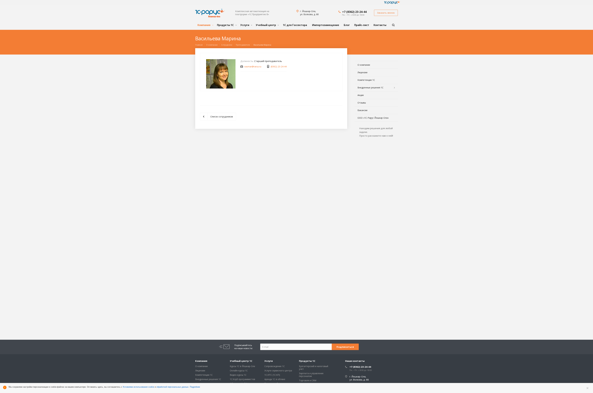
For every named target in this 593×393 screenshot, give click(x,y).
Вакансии (362, 110)
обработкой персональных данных (172, 387)
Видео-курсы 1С (238, 374)
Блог (347, 25)
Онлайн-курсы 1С (239, 370)
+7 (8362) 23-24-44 (354, 12)
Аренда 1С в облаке (274, 379)
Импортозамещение (325, 25)
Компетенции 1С (366, 79)
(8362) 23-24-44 (279, 66)
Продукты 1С (225, 25)
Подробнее (195, 387)
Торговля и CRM (307, 380)
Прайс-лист (361, 25)
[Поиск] (393, 25)
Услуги (245, 25)
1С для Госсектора (295, 25)
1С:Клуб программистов (242, 379)
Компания (204, 25)
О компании (363, 64)
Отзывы (361, 102)
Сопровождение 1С (274, 366)
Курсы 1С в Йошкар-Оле (242, 366)
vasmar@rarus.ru (252, 66)
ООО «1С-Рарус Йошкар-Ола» (373, 117)
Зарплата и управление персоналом (311, 375)
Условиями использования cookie (138, 387)
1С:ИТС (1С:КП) (272, 374)
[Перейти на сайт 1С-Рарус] (392, 2)
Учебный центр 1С (241, 360)
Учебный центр (266, 25)
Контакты (380, 25)
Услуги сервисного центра (278, 370)
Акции (360, 95)
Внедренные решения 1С (370, 87)
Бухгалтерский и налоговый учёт (313, 367)
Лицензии (362, 72)
